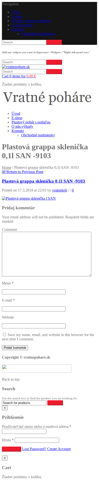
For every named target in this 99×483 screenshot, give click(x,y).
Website (8, 317)
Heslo (8, 440)
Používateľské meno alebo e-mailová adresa (36, 427)
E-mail (8, 300)
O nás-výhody (22, 25)
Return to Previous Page (22, 172)
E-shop (17, 16)
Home (6, 167)
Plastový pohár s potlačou (31, 21)
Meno (8, 283)
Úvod (16, 12)
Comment (9, 229)
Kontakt (18, 29)
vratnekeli (59, 190)
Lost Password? (34, 449)
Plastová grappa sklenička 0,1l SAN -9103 (43, 181)
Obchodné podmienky (38, 34)
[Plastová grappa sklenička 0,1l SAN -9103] (29, 198)
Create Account (59, 449)
